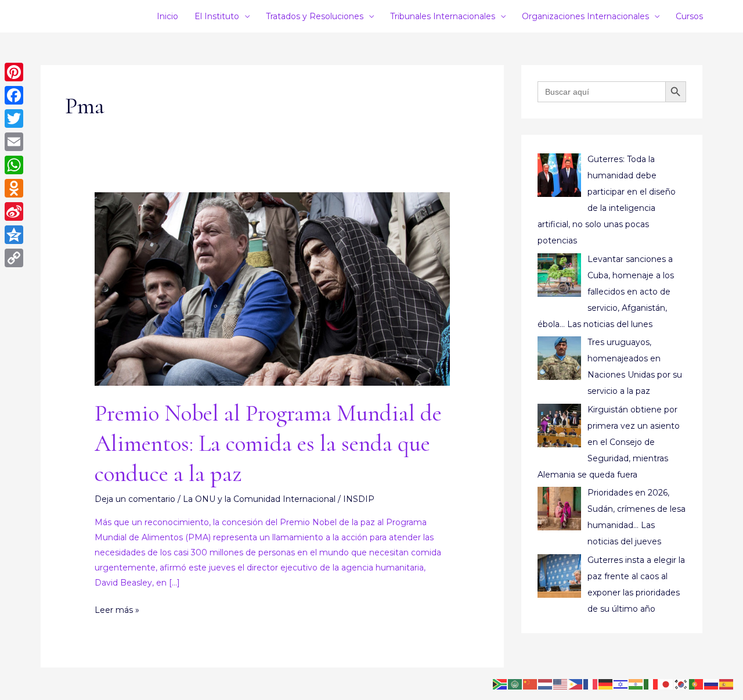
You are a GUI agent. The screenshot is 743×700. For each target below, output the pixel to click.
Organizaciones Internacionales (585, 16)
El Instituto (216, 16)
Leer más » (117, 608)
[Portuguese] (696, 684)
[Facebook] (14, 95)
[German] (606, 684)
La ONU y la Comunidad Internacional (259, 499)
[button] (717, 16)
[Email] (14, 141)
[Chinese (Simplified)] (530, 684)
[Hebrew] (621, 684)
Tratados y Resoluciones (314, 16)
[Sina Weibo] (14, 211)
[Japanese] (666, 684)
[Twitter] (14, 118)
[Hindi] (636, 684)
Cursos (689, 16)
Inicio (167, 16)
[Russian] (711, 684)
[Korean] (681, 684)
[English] (560, 684)
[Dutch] (545, 684)
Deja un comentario (135, 499)
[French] (590, 684)
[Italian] (651, 684)
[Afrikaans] (500, 684)
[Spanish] (726, 684)
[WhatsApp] (14, 165)
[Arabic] (515, 684)
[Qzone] (14, 234)
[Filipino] (575, 684)
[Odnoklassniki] (14, 188)
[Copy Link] (14, 258)
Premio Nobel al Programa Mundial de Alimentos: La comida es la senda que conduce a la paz (268, 443)
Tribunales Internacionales (442, 16)
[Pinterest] (14, 72)
